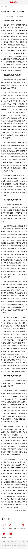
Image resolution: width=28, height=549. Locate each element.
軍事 (6, 6)
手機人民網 (16, 528)
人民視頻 (4, 537)
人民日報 (4, 528)
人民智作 (10, 537)
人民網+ (10, 528)
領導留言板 (22, 528)
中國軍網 (21, 16)
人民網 (1, 6)
